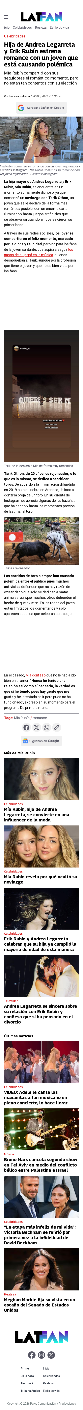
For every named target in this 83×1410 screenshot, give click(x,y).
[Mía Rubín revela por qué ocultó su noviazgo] (41, 846)
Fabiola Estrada (19, 96)
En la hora (31, 1376)
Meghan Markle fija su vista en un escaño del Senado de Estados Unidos (39, 1305)
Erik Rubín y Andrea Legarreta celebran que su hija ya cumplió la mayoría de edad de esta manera (40, 944)
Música (9, 1154)
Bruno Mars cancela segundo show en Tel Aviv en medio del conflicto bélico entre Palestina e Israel (40, 1165)
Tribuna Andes (31, 1390)
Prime (31, 1368)
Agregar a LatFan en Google (40, 108)
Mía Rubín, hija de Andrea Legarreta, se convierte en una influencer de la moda (36, 814)
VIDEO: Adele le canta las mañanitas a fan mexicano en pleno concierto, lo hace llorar (35, 1097)
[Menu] (7, 17)
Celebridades (22, 27)
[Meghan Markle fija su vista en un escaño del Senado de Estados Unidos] (41, 1269)
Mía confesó (36, 675)
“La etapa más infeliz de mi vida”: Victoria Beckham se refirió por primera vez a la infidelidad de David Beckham (40, 1234)
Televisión (11, 1000)
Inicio (6, 27)
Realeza (41, 27)
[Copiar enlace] (56, 727)
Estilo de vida (59, 27)
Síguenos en (44, 741)
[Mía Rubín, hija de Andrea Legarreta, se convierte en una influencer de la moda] (41, 779)
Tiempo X (31, 1383)
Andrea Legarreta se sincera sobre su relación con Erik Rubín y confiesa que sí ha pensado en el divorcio (40, 1014)
